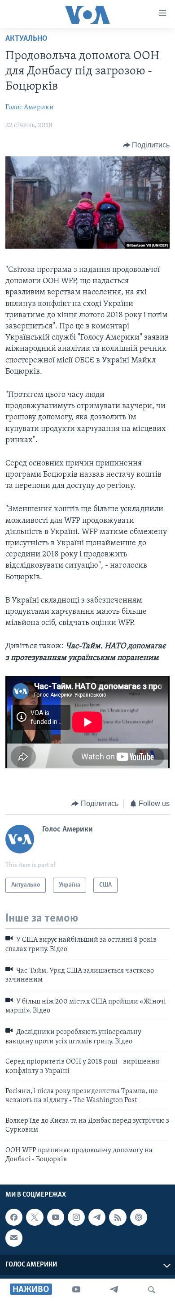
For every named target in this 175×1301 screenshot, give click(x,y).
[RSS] (117, 1217)
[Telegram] (114, 1290)
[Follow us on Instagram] (76, 1217)
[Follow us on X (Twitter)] (34, 1217)
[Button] (146, 145)
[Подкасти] (138, 1217)
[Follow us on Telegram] (96, 1217)
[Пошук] (151, 1290)
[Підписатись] (13, 1238)
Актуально (26, 39)
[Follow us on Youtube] (55, 1217)
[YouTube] (76, 1290)
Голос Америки (29, 107)
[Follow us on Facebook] (13, 1217)
